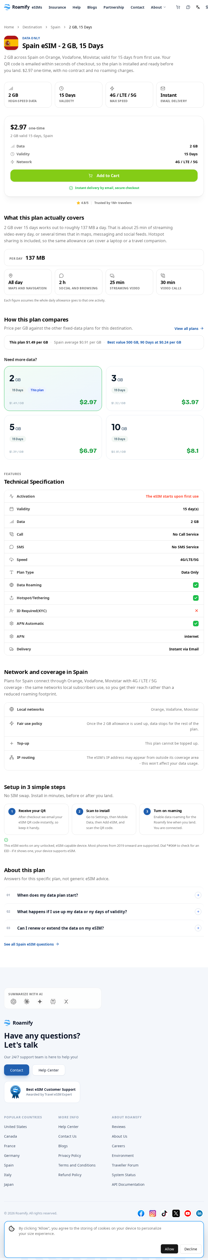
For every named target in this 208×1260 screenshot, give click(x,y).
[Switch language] (198, 7)
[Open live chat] (188, 7)
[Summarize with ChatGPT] (13, 1002)
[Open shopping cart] (178, 7)
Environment (123, 1155)
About (156, 7)
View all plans (186, 328)
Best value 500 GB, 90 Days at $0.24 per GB (144, 342)
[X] (176, 1213)
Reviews (119, 1126)
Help (77, 7)
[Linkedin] (199, 1213)
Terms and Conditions (77, 1165)
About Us (119, 1136)
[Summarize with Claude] (27, 1002)
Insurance (57, 7)
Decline (190, 1249)
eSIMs (37, 7)
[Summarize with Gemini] (40, 1002)
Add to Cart (108, 175)
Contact (137, 7)
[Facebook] (141, 1213)
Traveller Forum (125, 1165)
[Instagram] (152, 1213)
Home (9, 27)
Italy (7, 1174)
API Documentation (128, 1184)
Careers (118, 1145)
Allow (169, 1249)
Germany (12, 1155)
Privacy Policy (69, 1155)
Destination (32, 27)
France (9, 1145)
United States (15, 1126)
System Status (124, 1174)
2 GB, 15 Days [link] (80, 27)
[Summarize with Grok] (66, 1002)
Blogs (92, 7)
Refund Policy (69, 1174)
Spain (55, 27)
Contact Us (67, 1136)
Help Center (49, 1070)
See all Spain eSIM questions (29, 944)
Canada (10, 1136)
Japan (9, 1184)
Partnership (113, 7)
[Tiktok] (164, 1213)
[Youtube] (187, 1213)
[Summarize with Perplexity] (53, 1002)
